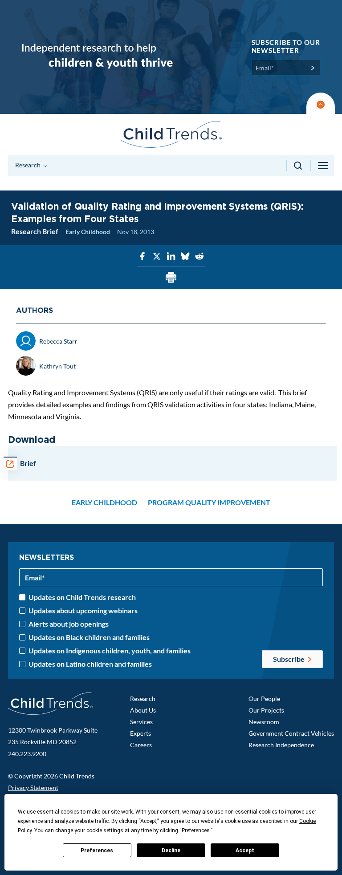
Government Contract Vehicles (291, 733)
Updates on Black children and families (89, 637)
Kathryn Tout (57, 366)
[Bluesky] (185, 257)
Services (141, 721)
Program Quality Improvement (209, 502)
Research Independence (281, 745)
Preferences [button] (196, 830)
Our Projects (266, 710)
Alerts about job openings (68, 624)
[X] (156, 257)
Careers (141, 745)
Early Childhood (87, 231)
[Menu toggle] (324, 165)
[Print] (171, 278)
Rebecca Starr (58, 341)
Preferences (97, 850)
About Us (143, 710)
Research (142, 698)
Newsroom (263, 721)
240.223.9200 (27, 754)
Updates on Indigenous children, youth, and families (109, 651)
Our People (264, 698)
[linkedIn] (171, 257)
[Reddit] (199, 257)
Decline (171, 850)
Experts (140, 733)
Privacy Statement (33, 787)
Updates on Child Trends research (82, 597)
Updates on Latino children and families (90, 664)
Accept (245, 850)
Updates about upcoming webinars (83, 611)
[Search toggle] (298, 166)
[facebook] (142, 257)
